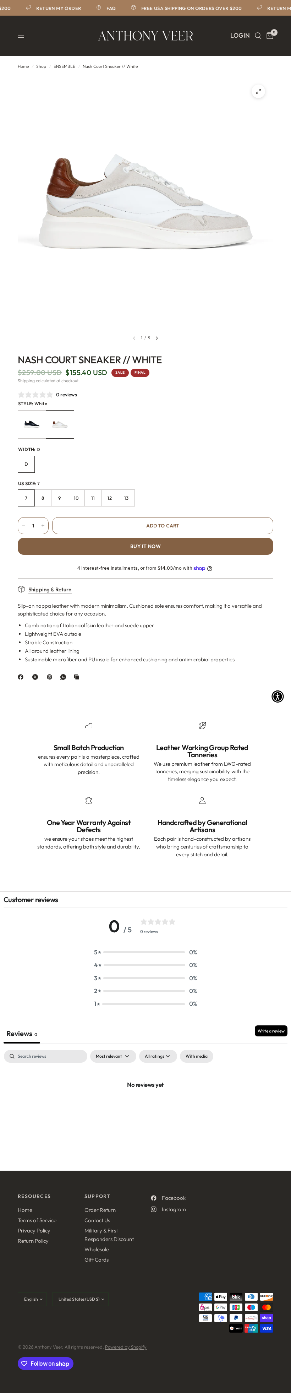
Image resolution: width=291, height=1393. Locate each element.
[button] (145, 952)
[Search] (258, 36)
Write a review (271, 1031)
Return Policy (33, 1240)
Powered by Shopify (126, 1347)
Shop (41, 66)
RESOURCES (34, 1196)
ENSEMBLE (64, 66)
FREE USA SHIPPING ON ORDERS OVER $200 (188, 8)
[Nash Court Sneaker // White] (60, 424)
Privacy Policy (34, 1230)
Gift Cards (96, 1259)
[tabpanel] (145, 1108)
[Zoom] (258, 91)
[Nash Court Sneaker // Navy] (32, 424)
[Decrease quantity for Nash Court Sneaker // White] (23, 525)
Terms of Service (37, 1220)
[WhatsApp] (64, 677)
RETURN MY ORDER (55, 8)
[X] (36, 677)
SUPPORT (97, 1196)
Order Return (100, 1210)
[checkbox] (196, 1056)
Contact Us (97, 1220)
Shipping (26, 380)
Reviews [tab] (21, 1033)
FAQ (107, 8)
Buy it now (145, 546)
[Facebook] (22, 677)
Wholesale (96, 1249)
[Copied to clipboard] (78, 677)
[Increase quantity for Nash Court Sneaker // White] (43, 525)
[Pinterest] (51, 677)
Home (23, 66)
